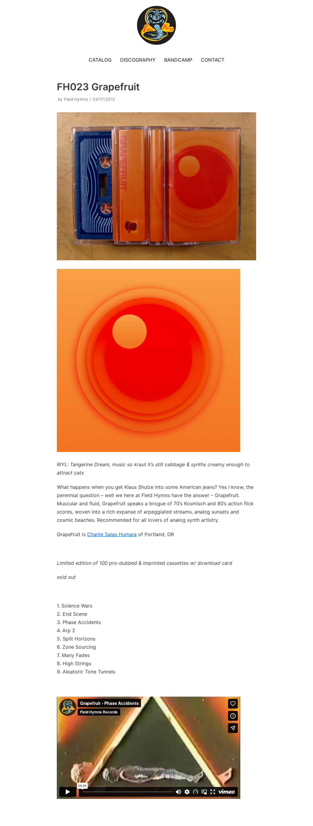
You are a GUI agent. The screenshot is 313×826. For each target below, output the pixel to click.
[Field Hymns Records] (156, 25)
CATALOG (100, 60)
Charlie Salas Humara (112, 534)
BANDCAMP (178, 60)
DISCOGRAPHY (138, 60)
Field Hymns (76, 99)
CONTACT (212, 60)
